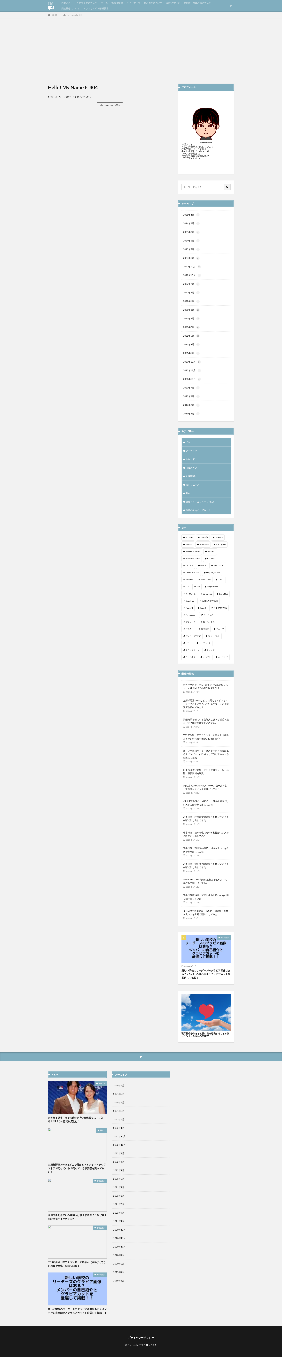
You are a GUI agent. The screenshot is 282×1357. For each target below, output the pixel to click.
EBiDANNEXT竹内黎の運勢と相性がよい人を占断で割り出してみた (205, 881)
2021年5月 (191, 335)
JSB (198, 586)
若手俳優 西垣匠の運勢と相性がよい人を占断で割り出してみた (206, 850)
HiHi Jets (190, 579)
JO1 (187, 586)
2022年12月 (191, 266)
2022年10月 (191, 275)
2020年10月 (191, 379)
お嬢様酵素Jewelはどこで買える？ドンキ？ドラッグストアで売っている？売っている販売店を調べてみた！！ (206, 704)
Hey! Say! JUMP (213, 572)
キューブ (220, 629)
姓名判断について (153, 2)
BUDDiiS (211, 558)
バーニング (223, 657)
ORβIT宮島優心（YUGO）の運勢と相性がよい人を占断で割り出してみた (206, 803)
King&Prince (212, 586)
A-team (189, 544)
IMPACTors (206, 579)
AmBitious (204, 544)
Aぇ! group (221, 544)
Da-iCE (203, 565)
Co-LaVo (189, 565)
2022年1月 (190, 301)
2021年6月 (191, 327)
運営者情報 (117, 2)
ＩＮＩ (221, 579)
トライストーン (192, 650)
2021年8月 (191, 309)
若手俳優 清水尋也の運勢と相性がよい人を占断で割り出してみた (206, 834)
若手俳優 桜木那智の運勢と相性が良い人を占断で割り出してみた (206, 818)
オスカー (190, 629)
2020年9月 (190, 387)
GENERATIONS (192, 572)
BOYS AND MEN (193, 558)
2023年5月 (190, 249)
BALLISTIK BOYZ (193, 551)
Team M (189, 608)
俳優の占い (191, 467)
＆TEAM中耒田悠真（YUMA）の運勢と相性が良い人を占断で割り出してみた (205, 912)
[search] (227, 187)
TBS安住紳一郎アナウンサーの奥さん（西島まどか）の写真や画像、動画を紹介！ (206, 737)
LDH (188, 442)
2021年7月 (191, 318)
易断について (173, 2)
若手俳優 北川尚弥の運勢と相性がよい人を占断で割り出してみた (206, 865)
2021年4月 (191, 344)
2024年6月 (190, 232)
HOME (54, 15)
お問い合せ (67, 2)
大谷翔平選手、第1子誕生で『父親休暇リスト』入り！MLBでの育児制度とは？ (205, 686)
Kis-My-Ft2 (191, 594)
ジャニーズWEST (193, 636)
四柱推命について (70, 8)
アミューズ (191, 622)
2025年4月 (190, 214)
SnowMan (190, 601)
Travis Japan (191, 615)
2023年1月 (190, 257)
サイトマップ (133, 2)
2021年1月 (190, 353)
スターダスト (214, 636)
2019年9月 (190, 404)
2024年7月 (190, 223)
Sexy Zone (207, 594)
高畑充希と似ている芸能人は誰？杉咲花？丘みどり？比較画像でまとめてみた (206, 721)
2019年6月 (190, 413)
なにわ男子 (191, 657)
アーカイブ (191, 450)
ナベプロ (207, 657)
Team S (203, 608)
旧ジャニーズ (192, 484)
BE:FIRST (211, 551)
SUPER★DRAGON (210, 601)
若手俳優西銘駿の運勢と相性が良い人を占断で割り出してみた (206, 897)
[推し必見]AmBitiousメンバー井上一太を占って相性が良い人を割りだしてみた (205, 787)
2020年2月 (190, 396)
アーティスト (209, 615)
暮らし (189, 493)
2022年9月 (190, 283)
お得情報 (205, 629)
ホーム (104, 2)
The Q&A (51, 6)
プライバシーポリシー (141, 1337)
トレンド (190, 459)
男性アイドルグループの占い (200, 501)
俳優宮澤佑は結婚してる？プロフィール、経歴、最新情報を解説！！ (206, 771)
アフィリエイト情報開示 (96, 8)
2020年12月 (191, 361)
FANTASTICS (219, 565)
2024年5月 (190, 240)
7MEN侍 (204, 537)
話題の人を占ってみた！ (198, 510)
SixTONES (223, 594)
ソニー (189, 643)
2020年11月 (191, 370)
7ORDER (219, 537)
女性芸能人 (191, 476)
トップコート (205, 643)
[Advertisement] (141, 51)
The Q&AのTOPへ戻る (110, 105)
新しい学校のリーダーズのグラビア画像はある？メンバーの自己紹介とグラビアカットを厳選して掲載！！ (206, 754)
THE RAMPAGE (220, 608)
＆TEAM (189, 537)
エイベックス (209, 622)
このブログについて (87, 2)
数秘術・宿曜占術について (197, 2)
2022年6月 (190, 292)
